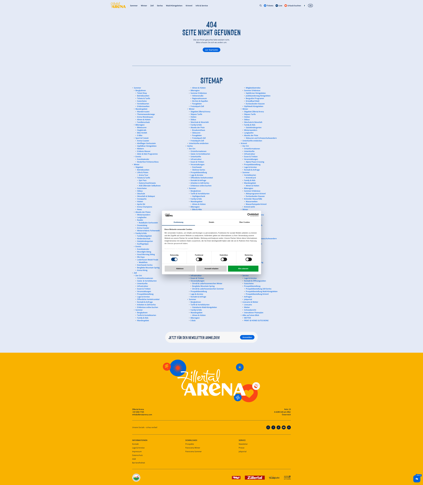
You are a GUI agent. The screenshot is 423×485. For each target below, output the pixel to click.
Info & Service (202, 6)
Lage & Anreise (138, 448)
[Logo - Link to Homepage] (118, 5)
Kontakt (135, 444)
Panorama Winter (192, 448)
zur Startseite (211, 49)
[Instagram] (268, 427)
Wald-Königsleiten (174, 6)
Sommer (134, 6)
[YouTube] (284, 427)
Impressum (137, 451)
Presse (241, 448)
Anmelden (247, 337)
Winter (144, 6)
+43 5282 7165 (138, 412)
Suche (261, 5)
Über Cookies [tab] (244, 222)
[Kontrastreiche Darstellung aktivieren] (304, 5)
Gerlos (160, 6)
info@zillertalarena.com (142, 414)
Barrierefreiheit (138, 463)
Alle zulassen (243, 268)
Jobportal (242, 451)
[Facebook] (273, 427)
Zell (152, 6)
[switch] (199, 259)
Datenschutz (137, 455)
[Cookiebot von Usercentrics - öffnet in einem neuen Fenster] (249, 214)
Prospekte (189, 444)
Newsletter (243, 444)
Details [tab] (211, 222)
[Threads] (289, 427)
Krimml (189, 6)
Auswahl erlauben (211, 268)
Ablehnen (180, 268)
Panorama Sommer (193, 451)
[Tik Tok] (278, 427)
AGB (134, 459)
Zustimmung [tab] (178, 222)
